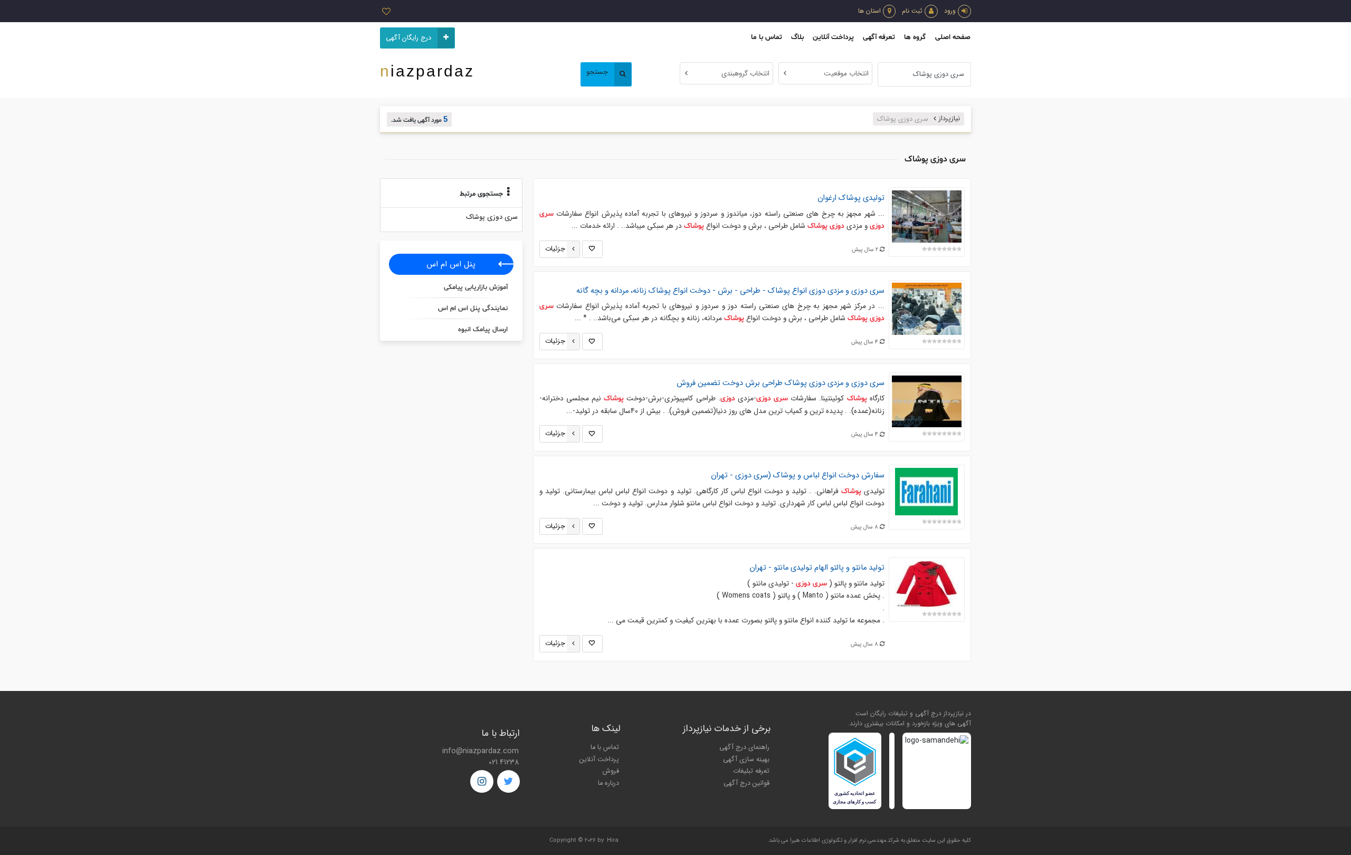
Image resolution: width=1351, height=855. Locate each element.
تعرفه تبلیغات (751, 771)
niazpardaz (427, 71)
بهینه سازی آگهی (746, 759)
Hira (613, 840)
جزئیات (555, 249)
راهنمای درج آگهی (744, 747)
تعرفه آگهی (879, 37)
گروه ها (915, 37)
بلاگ (797, 37)
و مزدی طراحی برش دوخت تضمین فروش (780, 383)
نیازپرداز (949, 118)
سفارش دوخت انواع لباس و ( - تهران (797, 475)
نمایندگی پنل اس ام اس (473, 308)
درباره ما (608, 783)
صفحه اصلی (953, 37)
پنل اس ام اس (450, 264)
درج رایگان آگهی (408, 38)
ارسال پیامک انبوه (483, 329)
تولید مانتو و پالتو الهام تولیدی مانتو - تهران (816, 568)
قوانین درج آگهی (746, 783)
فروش (611, 771)
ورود (950, 11)
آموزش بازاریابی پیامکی (476, 287)
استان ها (869, 11)
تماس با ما (766, 37)
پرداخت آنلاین (833, 37)
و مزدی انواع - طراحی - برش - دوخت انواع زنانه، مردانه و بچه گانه (730, 291)
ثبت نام (912, 11)
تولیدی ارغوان (850, 198)
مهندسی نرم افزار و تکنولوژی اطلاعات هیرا (838, 840)
